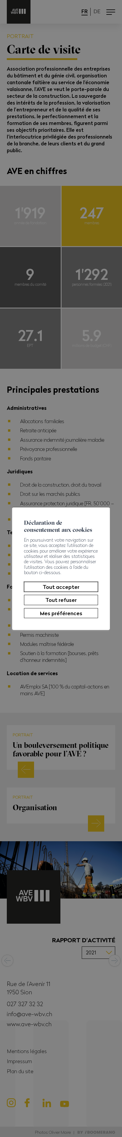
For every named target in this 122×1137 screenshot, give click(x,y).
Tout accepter (61, 587)
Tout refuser (61, 600)
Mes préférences (61, 613)
